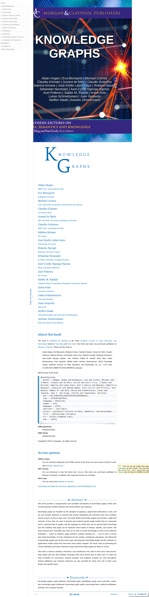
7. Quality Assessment (8, 27)
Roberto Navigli (105, 85)
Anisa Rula (98, 92)
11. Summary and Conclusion (11, 40)
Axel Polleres (52, 92)
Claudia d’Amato (48, 82)
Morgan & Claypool (45, 347)
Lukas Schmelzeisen (63, 96)
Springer (80, 472)
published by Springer (59, 340)
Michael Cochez (96, 78)
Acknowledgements (7, 6)
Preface (3, 3)
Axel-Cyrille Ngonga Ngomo (90, 89)
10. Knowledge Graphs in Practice (12, 37)
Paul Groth (72, 343)
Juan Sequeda (90, 96)
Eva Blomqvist (72, 78)
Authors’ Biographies (8, 49)
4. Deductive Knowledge (9, 18)
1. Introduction (6, 9)
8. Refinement (5, 30)
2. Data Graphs (6, 12)
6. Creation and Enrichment (10, 24)
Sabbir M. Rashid (76, 92)
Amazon (70, 481)
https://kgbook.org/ (56, 465)
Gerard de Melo (74, 82)
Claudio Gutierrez (99, 82)
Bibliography (5, 43)
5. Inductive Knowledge (9, 21)
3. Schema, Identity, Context (10, 15)
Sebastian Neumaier (54, 89)
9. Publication (5, 33)
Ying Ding (59, 343)
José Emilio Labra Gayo (75, 85)
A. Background (6, 46)
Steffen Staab (58, 100)
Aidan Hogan (51, 78)
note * (120, 465)
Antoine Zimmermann (85, 100)
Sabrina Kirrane (44, 85)
